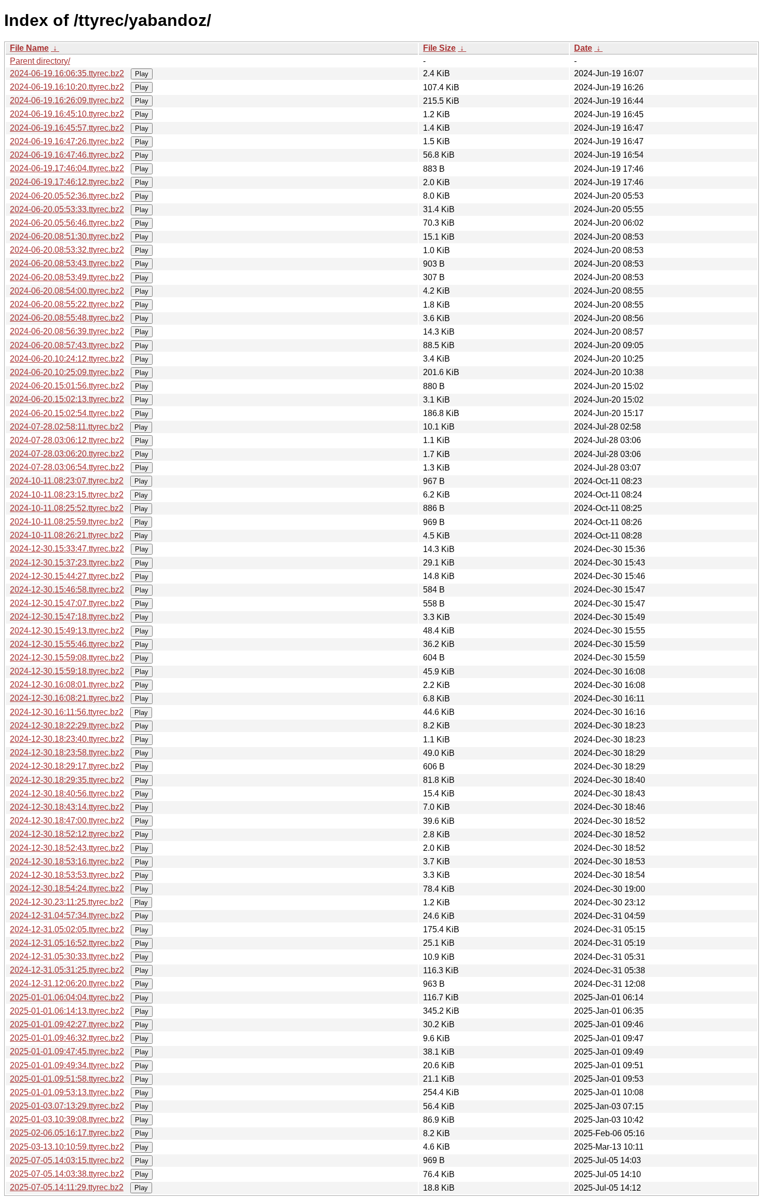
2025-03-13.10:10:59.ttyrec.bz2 (67, 1146)
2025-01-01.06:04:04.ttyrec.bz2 (67, 997)
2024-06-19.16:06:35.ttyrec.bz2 (67, 73)
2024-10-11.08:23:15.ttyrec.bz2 (67, 494)
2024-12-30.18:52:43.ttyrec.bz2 (67, 848)
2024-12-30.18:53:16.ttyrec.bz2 (67, 861)
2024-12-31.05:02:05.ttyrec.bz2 (67, 929)
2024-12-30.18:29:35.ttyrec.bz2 (67, 780)
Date (583, 48)
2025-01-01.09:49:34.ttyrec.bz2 (67, 1065)
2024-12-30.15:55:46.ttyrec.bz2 (67, 644)
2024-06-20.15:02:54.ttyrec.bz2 (67, 413)
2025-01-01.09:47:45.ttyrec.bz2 (67, 1051)
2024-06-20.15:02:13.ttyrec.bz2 (67, 399)
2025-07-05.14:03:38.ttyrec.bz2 (67, 1173)
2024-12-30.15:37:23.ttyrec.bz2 (67, 562)
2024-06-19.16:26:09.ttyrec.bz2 (67, 100)
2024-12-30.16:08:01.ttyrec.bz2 (67, 684)
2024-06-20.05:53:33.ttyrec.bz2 (67, 209)
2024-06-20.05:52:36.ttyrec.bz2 (67, 195)
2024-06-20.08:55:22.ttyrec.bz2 (67, 304)
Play (141, 74)
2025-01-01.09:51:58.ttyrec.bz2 (67, 1078)
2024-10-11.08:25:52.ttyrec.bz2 (67, 508)
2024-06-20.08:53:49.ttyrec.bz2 (67, 277)
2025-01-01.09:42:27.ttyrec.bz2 (67, 1024)
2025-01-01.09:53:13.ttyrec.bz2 (67, 1092)
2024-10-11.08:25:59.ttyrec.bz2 (67, 521)
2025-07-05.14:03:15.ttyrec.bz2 (67, 1160)
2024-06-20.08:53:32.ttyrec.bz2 (67, 249)
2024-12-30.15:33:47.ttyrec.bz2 (67, 548)
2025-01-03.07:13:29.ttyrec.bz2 (67, 1105)
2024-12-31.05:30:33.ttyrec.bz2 (67, 956)
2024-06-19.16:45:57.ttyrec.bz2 (67, 127)
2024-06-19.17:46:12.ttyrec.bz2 (67, 181)
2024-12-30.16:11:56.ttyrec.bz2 (67, 712)
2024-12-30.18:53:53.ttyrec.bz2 (67, 875)
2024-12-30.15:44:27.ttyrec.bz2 (67, 576)
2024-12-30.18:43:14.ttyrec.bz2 (67, 807)
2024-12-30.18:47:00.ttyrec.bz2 (67, 820)
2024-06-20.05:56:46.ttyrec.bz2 (67, 222)
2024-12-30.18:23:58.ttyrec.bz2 (67, 752)
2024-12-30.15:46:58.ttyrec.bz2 (67, 589)
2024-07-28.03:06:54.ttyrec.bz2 (67, 467)
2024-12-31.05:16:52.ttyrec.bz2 (67, 943)
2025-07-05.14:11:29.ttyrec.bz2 (67, 1187)
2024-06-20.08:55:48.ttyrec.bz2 (67, 317)
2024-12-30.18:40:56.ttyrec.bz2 (67, 793)
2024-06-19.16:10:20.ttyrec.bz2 (67, 86)
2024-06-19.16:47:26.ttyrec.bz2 (67, 141)
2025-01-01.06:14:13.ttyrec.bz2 (67, 1010)
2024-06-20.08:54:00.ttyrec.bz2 (67, 290)
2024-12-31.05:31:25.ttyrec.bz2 (67, 969)
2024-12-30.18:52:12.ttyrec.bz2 (67, 834)
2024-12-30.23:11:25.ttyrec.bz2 (67, 902)
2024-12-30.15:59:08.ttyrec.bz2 (67, 657)
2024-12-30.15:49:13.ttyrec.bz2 (67, 630)
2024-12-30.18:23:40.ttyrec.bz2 (67, 739)
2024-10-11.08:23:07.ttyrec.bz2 (67, 480)
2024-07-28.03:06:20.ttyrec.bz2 (67, 453)
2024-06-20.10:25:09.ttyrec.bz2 (67, 372)
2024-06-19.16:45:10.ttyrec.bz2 (67, 113)
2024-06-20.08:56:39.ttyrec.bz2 (67, 331)
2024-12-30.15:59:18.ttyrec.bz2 (67, 671)
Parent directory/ (40, 61)
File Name (29, 48)
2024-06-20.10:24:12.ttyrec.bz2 (67, 358)
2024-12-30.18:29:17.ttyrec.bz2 (67, 766)
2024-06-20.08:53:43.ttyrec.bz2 (67, 263)
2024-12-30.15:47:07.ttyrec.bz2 (67, 603)
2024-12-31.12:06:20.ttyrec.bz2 (67, 983)
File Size (439, 48)
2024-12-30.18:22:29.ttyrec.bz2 (67, 725)
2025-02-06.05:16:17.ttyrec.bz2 (67, 1132)
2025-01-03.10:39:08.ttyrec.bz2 (67, 1119)
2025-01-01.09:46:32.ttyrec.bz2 (67, 1037)
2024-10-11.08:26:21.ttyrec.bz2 (67, 535)
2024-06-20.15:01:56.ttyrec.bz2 (67, 385)
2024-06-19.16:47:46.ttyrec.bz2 (67, 154)
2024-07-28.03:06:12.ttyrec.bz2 (67, 440)
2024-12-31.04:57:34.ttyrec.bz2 (67, 915)
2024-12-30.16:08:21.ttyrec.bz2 (67, 698)
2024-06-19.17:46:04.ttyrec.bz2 (67, 168)
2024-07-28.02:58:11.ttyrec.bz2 (67, 426)
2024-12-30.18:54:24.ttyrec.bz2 (67, 888)
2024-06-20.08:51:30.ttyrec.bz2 (67, 236)
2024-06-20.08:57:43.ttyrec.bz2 (67, 345)
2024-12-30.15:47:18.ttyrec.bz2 (67, 616)
